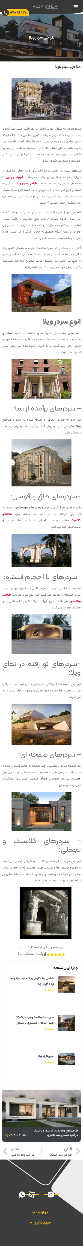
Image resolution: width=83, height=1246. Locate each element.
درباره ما (42, 1212)
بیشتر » (49, 990)
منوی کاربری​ (42, 1222)
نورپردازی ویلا (46, 1056)
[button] (76, 6)
